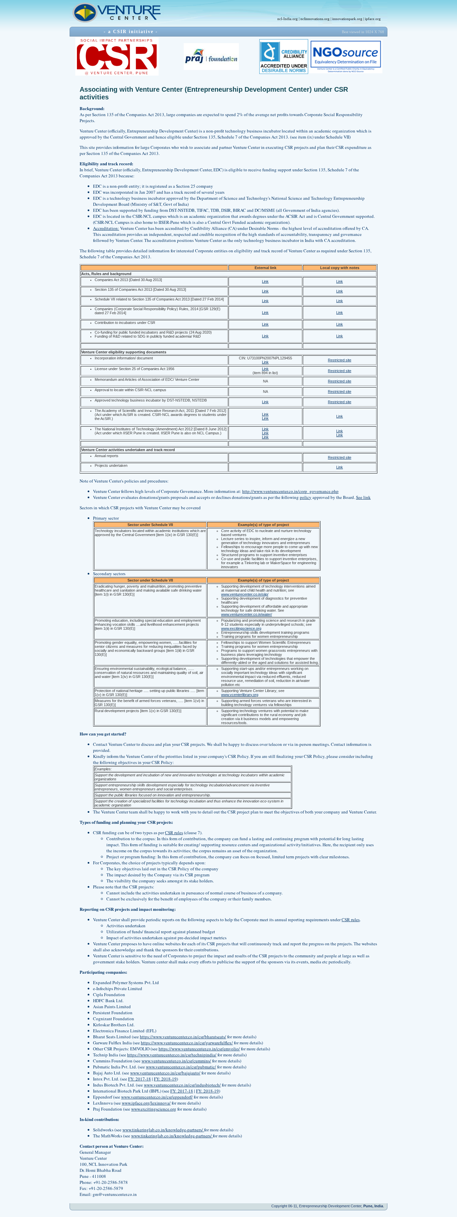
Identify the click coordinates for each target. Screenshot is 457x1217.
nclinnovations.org (315, 19)
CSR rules (174, 833)
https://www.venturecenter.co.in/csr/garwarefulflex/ (187, 1043)
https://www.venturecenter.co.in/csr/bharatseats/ (183, 1037)
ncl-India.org (287, 19)
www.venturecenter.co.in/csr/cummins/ (176, 1061)
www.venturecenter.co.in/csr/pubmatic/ (181, 1067)
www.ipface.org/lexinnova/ (146, 1103)
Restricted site (339, 360)
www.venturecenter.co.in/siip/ (244, 594)
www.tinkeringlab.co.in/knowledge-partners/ (163, 1130)
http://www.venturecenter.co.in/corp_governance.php (290, 491)
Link (265, 281)
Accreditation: (106, 228)
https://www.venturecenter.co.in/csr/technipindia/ (171, 1055)
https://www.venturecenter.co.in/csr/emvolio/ (199, 1049)
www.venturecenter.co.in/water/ (246, 614)
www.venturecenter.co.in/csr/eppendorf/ (157, 1097)
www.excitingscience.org (241, 628)
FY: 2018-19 (165, 1079)
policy (305, 497)
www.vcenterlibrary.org (239, 695)
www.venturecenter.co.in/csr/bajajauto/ (165, 1073)
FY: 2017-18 (139, 1079)
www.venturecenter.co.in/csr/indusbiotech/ (182, 1085)
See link (363, 497)
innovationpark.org (347, 19)
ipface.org (373, 19)
